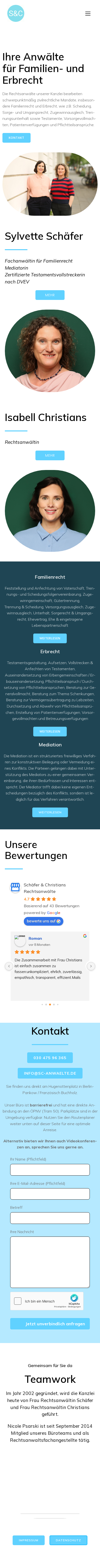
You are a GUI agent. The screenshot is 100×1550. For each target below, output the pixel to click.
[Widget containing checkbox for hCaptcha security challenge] (46, 1301)
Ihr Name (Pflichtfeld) (28, 1159)
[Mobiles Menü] (88, 13)
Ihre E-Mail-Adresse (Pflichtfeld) (37, 1183)
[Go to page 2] (46, 1005)
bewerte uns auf (41, 920)
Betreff (16, 1207)
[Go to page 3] (50, 1005)
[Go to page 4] (54, 1005)
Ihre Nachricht (22, 1231)
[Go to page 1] (42, 1004)
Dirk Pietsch (45, 938)
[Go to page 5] (57, 1004)
